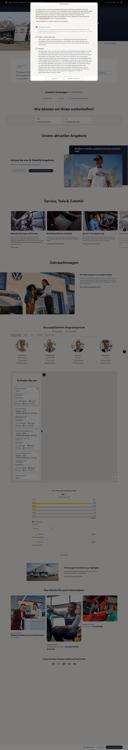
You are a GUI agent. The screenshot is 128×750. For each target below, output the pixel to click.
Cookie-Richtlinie (44, 18)
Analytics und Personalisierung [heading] (46, 37)
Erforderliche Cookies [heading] (44, 27)
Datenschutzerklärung (60, 18)
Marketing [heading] (41, 48)
